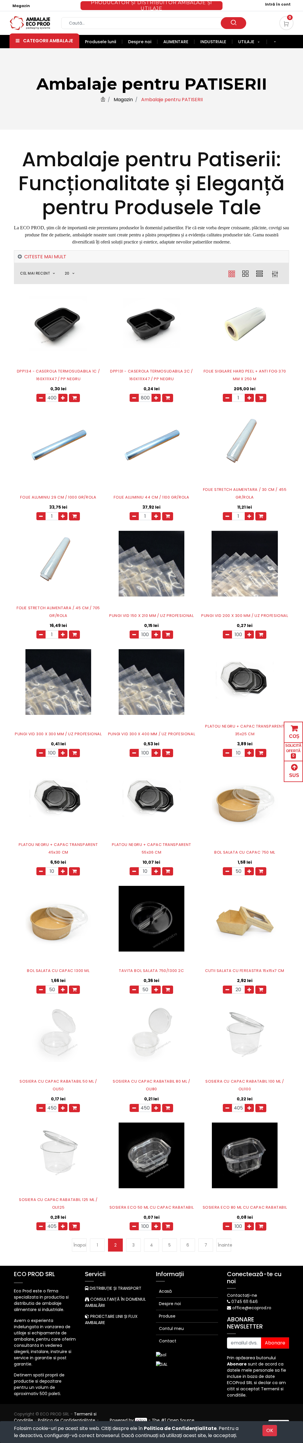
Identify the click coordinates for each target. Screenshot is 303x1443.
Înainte (224, 1245)
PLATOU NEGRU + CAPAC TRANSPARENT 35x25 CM (244, 730)
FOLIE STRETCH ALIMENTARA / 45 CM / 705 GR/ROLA (58, 611)
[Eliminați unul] (41, 398)
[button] (275, 42)
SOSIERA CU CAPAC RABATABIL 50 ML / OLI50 (58, 1085)
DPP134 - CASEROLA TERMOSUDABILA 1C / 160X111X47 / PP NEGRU (58, 375)
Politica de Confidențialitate (180, 1428)
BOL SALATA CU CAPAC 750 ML (244, 852)
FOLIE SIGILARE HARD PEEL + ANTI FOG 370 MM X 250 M (245, 375)
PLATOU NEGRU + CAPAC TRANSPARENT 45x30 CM (58, 848)
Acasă (165, 1291)
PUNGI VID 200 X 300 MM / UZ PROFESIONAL (244, 615)
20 (68, 273)
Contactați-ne (242, 1295)
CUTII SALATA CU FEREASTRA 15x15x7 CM (244, 970)
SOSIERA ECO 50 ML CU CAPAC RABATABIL (151, 1207)
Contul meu (171, 1328)
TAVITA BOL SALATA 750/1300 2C (151, 970)
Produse (167, 1316)
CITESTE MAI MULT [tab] (45, 256)
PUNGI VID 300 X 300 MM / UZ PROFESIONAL (58, 734)
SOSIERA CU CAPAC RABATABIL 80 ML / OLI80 (151, 1085)
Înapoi (79, 1245)
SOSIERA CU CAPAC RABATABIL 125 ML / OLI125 (58, 1203)
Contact (167, 1341)
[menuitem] (103, 42)
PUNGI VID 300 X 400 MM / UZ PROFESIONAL (151, 734)
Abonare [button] (275, 1342)
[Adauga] (62, 398)
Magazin (21, 5)
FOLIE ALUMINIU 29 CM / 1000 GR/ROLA (58, 497)
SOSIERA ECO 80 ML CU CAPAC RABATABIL (245, 1207)
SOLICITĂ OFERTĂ (293, 751)
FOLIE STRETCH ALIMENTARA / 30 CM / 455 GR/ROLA (245, 493)
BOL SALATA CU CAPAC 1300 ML (58, 970)
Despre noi (170, 1304)
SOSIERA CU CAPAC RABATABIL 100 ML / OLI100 (244, 1085)
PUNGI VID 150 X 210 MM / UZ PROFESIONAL (151, 615)
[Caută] (233, 23)
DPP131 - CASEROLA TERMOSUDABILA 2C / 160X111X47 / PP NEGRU (151, 375)
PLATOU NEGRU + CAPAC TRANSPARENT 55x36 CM (151, 848)
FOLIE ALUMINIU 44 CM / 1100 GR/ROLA (151, 497)
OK (269, 1430)
